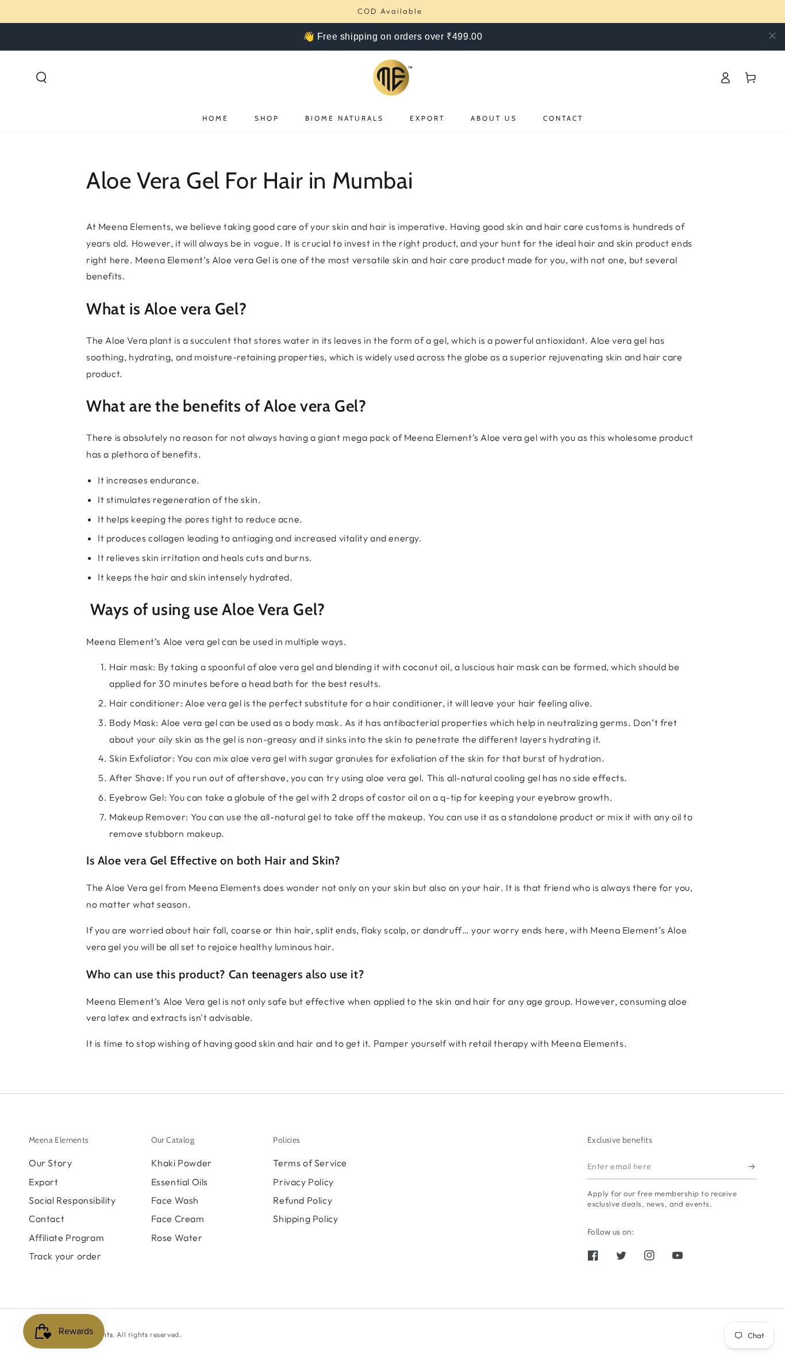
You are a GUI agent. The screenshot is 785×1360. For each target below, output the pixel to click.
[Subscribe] (752, 1166)
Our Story (50, 1163)
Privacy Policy (303, 1182)
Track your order (65, 1256)
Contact (46, 1218)
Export (44, 1182)
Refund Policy (302, 1200)
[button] (41, 77)
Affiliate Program (66, 1237)
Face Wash (175, 1200)
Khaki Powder (181, 1163)
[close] (772, 35)
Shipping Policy (305, 1218)
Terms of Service (310, 1163)
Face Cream (178, 1218)
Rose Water (177, 1237)
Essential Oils (179, 1182)
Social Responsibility (72, 1200)
